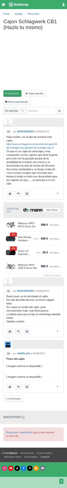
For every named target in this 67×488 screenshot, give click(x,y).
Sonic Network (27, 453)
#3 (8, 353)
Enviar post (13, 93)
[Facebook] (23, 468)
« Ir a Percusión (13, 399)
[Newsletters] (42, 468)
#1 (8, 131)
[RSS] (36, 468)
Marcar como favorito (18, 102)
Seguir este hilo (36, 93)
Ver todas (52, 210)
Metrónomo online (12, 457)
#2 (8, 291)
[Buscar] (59, 111)
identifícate (26, 432)
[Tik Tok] (17, 468)
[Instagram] (4, 468)
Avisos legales (31, 457)
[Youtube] (10, 468)
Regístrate (12, 432)
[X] (29, 468)
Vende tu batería (44, 453)
